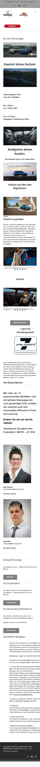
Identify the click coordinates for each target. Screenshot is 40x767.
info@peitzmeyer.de (28, 2)
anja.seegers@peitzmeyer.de (13, 489)
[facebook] (28, 757)
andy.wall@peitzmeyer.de (12, 543)
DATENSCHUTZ (18, 749)
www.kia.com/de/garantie (23, 694)
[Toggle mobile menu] (35, 11)
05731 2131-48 (11, 494)
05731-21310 (14, 2)
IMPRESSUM (7, 749)
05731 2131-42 (11, 548)
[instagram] (36, 757)
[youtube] (32, 757)
